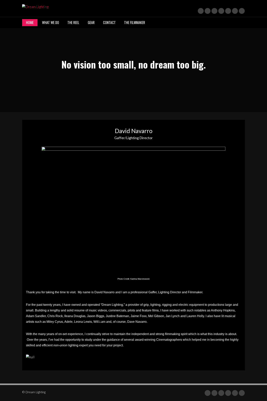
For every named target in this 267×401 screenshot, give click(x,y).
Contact (109, 22)
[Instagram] (221, 11)
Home (30, 22)
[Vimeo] (228, 11)
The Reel (73, 22)
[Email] (235, 11)
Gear (91, 22)
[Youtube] (214, 11)
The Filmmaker (134, 22)
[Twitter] (201, 11)
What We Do (50, 22)
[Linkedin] (208, 11)
